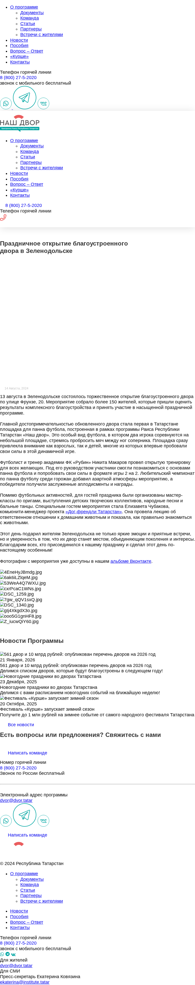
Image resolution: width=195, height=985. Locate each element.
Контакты (20, 62)
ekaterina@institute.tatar (25, 982)
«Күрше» (19, 56)
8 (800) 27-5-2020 (18, 77)
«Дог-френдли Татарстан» (94, 511)
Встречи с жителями (41, 34)
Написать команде (27, 752)
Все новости (21, 724)
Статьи (27, 23)
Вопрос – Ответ (26, 51)
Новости (19, 40)
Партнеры (31, 29)
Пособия (19, 45)
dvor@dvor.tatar (16, 800)
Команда (29, 18)
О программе (24, 7)
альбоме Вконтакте (130, 561)
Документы (32, 12)
